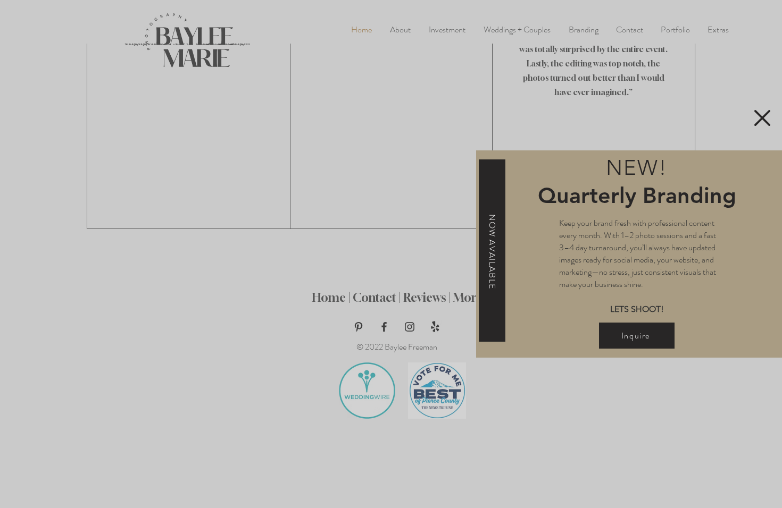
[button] (762, 118)
